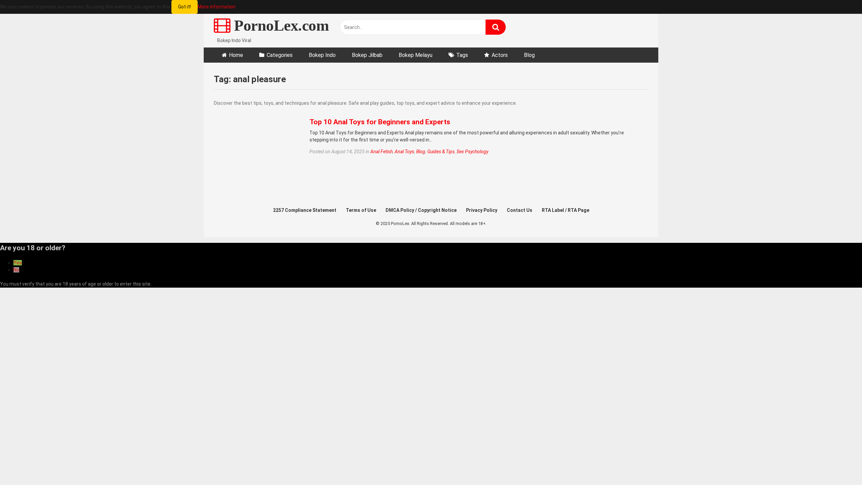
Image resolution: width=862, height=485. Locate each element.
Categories (280, 55)
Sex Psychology (472, 151)
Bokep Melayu (415, 55)
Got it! (184, 6)
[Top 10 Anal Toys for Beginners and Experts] (257, 164)
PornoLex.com (279, 25)
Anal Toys (404, 151)
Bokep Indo (322, 55)
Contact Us (519, 210)
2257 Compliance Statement (304, 210)
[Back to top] (839, 465)
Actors (500, 55)
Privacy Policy (481, 210)
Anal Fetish (381, 151)
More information (216, 6)
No (16, 269)
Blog (529, 55)
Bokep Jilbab (367, 55)
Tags (462, 55)
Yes (17, 262)
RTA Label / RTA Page (565, 210)
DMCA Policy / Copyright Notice (421, 210)
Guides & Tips (441, 151)
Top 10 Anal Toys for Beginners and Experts (379, 122)
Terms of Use (361, 210)
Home (236, 55)
